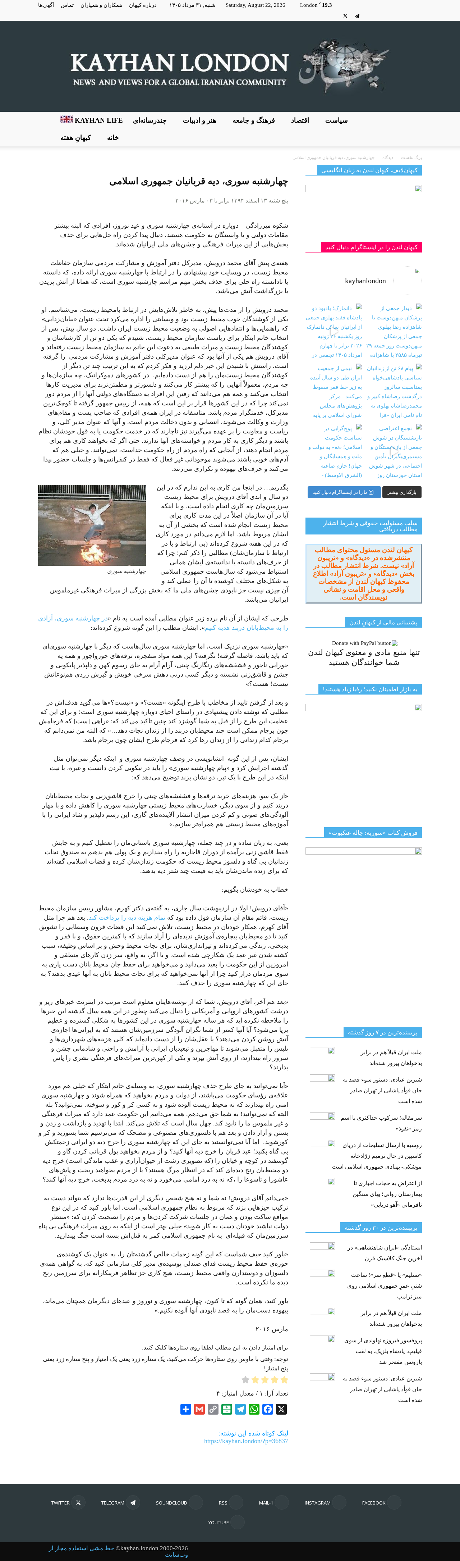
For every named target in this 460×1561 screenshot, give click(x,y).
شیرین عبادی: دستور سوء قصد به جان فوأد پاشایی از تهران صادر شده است (382, 1090)
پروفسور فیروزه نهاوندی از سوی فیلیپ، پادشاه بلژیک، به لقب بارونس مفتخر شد (383, 1351)
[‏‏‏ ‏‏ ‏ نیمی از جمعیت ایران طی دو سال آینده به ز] (333, 392)
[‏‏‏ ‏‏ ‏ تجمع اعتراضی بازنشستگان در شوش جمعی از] (393, 452)
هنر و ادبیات (199, 120)
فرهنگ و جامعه (254, 120)
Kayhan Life (98, 120)
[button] (413, 129)
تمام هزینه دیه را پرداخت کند (127, 917)
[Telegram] (357, 16)
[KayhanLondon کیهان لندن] (230, 66)
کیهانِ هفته (75, 137)
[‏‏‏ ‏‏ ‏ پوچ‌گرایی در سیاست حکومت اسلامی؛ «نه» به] (333, 452)
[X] (345, 16)
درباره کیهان (143, 5)
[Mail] (392, 16)
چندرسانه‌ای (150, 120)
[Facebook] (416, 16)
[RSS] (381, 16)
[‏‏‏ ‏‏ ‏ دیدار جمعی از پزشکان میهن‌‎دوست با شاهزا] (393, 332)
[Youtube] (333, 16)
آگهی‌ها (46, 5)
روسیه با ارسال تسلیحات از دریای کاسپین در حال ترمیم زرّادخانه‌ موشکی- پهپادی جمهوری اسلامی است (377, 1156)
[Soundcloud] (369, 16)
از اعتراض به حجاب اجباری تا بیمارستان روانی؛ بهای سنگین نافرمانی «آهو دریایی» (387, 1194)
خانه (113, 137)
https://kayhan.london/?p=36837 (246, 1440)
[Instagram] (404, 16)
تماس (67, 5)
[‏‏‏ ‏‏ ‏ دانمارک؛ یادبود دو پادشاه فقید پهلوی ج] (333, 332)
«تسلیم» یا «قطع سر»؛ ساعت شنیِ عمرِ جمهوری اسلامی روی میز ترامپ (384, 1286)
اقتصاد (300, 120)
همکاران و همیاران (101, 5)
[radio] (284, 1381)
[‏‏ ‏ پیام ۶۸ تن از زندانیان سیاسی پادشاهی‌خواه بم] (393, 392)
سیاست (336, 120)
